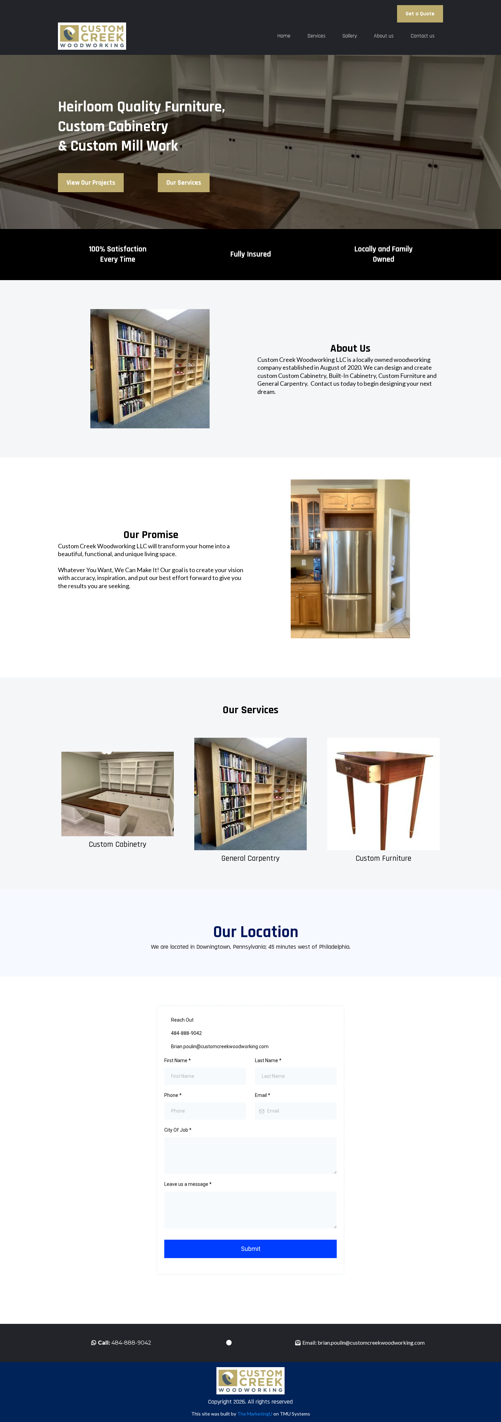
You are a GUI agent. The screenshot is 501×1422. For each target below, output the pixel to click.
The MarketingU (255, 1414)
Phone (173, 1095)
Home (283, 36)
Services (316, 36)
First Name (177, 1060)
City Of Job (178, 1130)
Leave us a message (188, 1184)
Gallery (350, 36)
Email (262, 1095)
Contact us (423, 36)
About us (384, 36)
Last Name (268, 1060)
